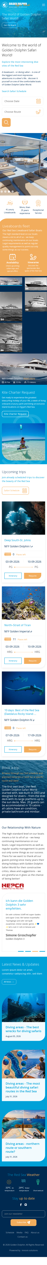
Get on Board (10, 25)
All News (8, 981)
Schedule (10, 1232)
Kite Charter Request (15, 413)
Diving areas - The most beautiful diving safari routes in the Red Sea (23, 1087)
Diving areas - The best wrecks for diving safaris (23, 1029)
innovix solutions (30, 1250)
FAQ (26, 1232)
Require (32, 575)
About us (35, 1232)
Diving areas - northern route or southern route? (22, 1147)
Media (19, 1232)
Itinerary (13, 575)
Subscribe (22, 1222)
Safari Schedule (12, 490)
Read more (29, 378)
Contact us (23, 1236)
